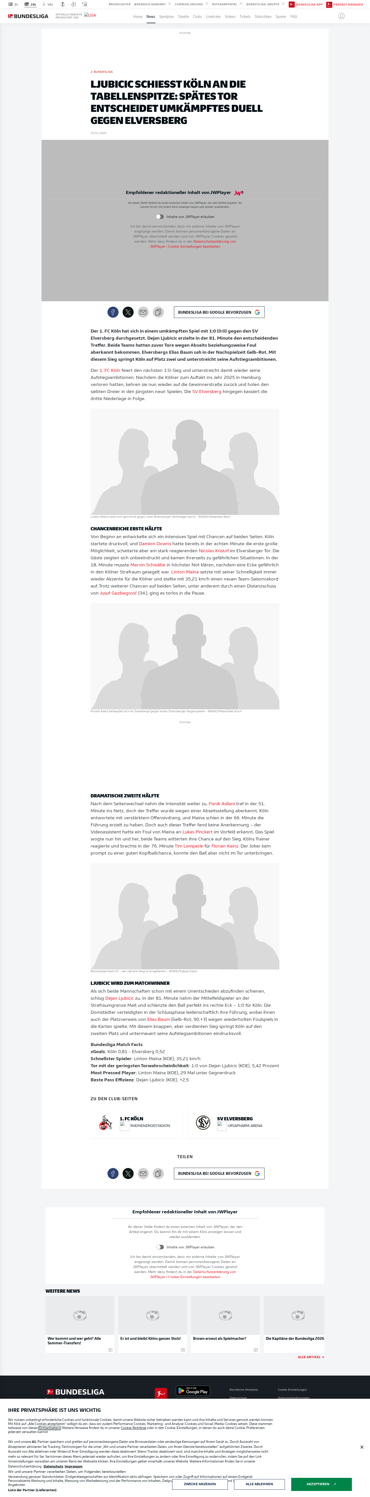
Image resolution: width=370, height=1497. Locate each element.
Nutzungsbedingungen (294, 1398)
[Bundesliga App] (292, 4)
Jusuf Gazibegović (118, 593)
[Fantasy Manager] (329, 4)
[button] (339, 16)
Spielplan (166, 16)
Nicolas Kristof (214, 551)
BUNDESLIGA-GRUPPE (263, 4)
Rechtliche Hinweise (244, 1389)
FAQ (293, 16)
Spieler (281, 16)
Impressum (74, 1466)
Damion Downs (155, 544)
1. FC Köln (109, 371)
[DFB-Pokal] (63, 4)
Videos (230, 16)
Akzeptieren (318, 1484)
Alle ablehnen (259, 1484)
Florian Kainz (224, 846)
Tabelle (183, 16)
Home (137, 16)
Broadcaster (120, 4)
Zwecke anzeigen (200, 1484)
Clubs (197, 16)
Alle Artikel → (311, 1357)
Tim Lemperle (189, 846)
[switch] (160, 216)
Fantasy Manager (348, 5)
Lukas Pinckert (197, 832)
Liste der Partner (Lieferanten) (32, 1490)
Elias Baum (158, 1020)
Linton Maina (185, 572)
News (150, 16)
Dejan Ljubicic (119, 998)
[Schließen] (361, 1447)
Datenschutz (238, 1398)
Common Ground (189, 4)
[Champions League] (73, 4)
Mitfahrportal (225, 4)
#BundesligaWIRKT (150, 4)
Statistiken (263, 16)
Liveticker (213, 16)
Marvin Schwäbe (147, 565)
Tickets (245, 16)
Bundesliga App (309, 5)
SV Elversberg (206, 392)
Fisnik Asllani (222, 804)
